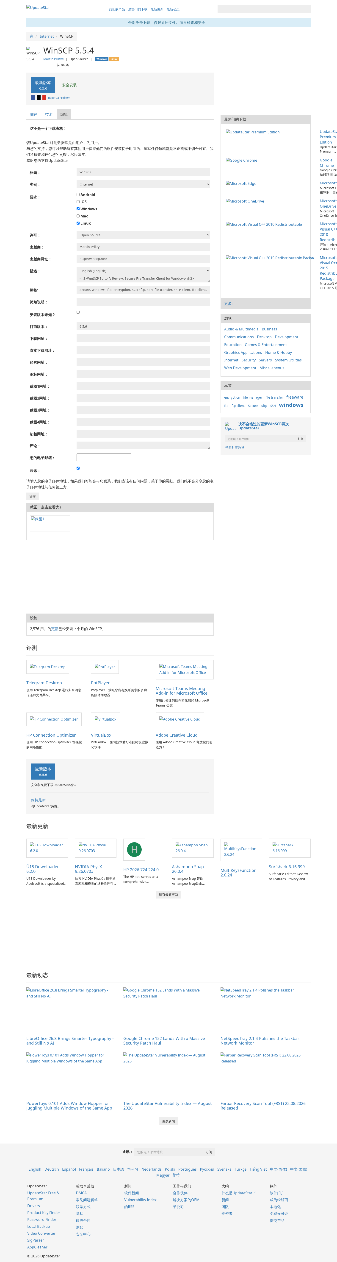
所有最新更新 (168, 894)
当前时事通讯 (234, 447)
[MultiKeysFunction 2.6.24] (241, 849)
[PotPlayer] (105, 666)
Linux (85, 223)
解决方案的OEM (186, 1199)
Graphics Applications (243, 352)
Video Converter (41, 1233)
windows (291, 404)
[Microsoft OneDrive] (246, 200)
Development (286, 336)
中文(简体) (278, 1169)
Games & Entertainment (266, 344)
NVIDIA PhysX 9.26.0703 (88, 869)
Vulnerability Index (140, 1199)
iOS (83, 201)
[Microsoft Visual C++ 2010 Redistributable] (265, 223)
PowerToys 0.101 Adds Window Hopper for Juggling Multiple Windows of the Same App (69, 1106)
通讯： (127, 1151)
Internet (231, 360)
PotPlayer (100, 682)
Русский (207, 1169)
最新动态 (173, 9)
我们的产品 (117, 9)
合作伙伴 (180, 1192)
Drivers (33, 1205)
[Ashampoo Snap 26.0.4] (193, 847)
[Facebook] (33, 98)
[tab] (33, 114)
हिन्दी (176, 1175)
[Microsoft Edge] (242, 183)
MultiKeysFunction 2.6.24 (239, 873)
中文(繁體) (298, 1169)
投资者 (226, 1213)
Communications (239, 336)
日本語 (118, 1169)
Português (187, 1169)
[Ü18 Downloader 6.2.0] (47, 847)
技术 (48, 114)
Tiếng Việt (258, 1169)
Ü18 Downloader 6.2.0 (42, 869)
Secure (253, 405)
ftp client (238, 405)
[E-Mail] (44, 98)
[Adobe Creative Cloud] (179, 718)
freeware (294, 397)
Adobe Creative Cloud (177, 735)
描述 (33, 114)
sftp (264, 405)
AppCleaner (37, 1247)
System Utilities (288, 360)
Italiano (103, 1169)
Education (233, 344)
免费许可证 (279, 1213)
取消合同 (83, 1220)
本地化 (275, 1206)
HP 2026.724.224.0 (141, 869)
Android (87, 194)
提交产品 (277, 1220)
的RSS (129, 1206)
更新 (54, 628)
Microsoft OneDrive (328, 203)
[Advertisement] (120, 577)
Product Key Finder (43, 1212)
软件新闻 (131, 1192)
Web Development (240, 367)
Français (86, 1169)
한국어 (132, 1169)
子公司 (178, 1206)
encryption (232, 397)
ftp (226, 405)
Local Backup (38, 1226)
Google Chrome (327, 163)
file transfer (274, 397)
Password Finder (41, 1219)
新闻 (225, 1199)
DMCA (81, 1192)
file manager (252, 397)
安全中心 (83, 1234)
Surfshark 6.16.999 (287, 866)
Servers (265, 360)
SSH (273, 405)
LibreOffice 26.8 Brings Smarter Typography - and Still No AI (70, 1041)
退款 (79, 1227)
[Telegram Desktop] (48, 666)
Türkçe (240, 1169)
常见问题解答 (87, 1199)
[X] (39, 98)
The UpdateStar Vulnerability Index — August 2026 (167, 1106)
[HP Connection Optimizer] (54, 718)
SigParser (35, 1240)
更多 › (229, 303)
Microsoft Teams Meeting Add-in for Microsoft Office (181, 691)
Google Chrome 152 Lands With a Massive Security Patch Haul (164, 1041)
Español (69, 1169)
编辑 (64, 114)
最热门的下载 (137, 9)
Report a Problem (59, 98)
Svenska (224, 1169)
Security (249, 360)
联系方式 (83, 1206)
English (35, 1169)
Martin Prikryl (53, 59)
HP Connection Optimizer (51, 735)
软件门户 (277, 1192)
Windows (88, 208)
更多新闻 (168, 1121)
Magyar (163, 1175)
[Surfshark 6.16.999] (290, 847)
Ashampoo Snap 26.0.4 (188, 869)
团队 (225, 1206)
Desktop (264, 336)
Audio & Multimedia (241, 329)
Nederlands (151, 1169)
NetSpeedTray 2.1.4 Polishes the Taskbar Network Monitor (260, 1041)
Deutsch (51, 1169)
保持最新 (38, 800)
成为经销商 (279, 1199)
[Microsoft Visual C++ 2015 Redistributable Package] (271, 257)
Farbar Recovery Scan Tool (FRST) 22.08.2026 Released (263, 1106)
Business (269, 329)
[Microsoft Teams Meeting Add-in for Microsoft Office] (184, 669)
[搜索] (306, 9)
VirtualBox (101, 735)
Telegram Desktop (44, 682)
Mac (84, 216)
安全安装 (69, 84)
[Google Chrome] (242, 160)
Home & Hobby (278, 352)
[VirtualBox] (105, 718)
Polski (170, 1169)
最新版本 (43, 85)
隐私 (79, 1213)
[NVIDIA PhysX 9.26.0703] (96, 847)
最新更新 (157, 9)
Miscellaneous (272, 367)
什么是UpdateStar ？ (239, 1192)
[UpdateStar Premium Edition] (254, 131)
